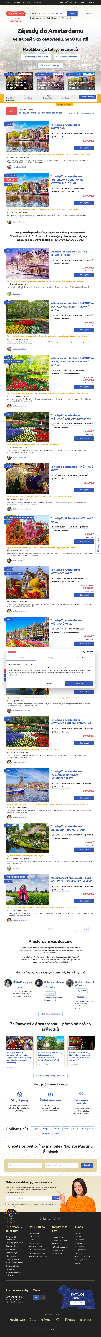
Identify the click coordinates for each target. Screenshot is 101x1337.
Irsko (66, 1129)
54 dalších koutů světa (51, 1133)
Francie (56, 1129)
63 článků (50, 987)
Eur (43, 1298)
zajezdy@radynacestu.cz (14, 1302)
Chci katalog (78, 1303)
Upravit (49, 683)
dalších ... (50, 929)
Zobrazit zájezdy (87, 97)
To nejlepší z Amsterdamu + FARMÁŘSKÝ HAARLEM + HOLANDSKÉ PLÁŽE (66, 775)
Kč (36, 1298)
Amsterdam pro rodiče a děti (36, 57)
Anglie (35, 1129)
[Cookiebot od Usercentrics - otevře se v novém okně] (84, 652)
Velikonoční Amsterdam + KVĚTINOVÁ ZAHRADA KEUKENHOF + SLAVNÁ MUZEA (72, 307)
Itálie (75, 1129)
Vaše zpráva (13, 1163)
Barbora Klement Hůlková (22, 509)
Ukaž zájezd (84, 148)
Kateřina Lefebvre (19, 560)
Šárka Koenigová (22, 982)
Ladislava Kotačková (20, 406)
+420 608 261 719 (50, 18)
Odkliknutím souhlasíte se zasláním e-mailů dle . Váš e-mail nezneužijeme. (31, 1205)
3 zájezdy (81, 997)
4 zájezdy (19, 987)
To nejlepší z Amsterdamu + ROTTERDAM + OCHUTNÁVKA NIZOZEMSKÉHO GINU (67, 180)
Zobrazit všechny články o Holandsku (50, 1076)
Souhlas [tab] (21, 658)
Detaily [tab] (50, 658)
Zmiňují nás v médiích (50, 1314)
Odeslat (87, 1165)
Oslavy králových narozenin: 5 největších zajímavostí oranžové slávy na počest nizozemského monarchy (19, 1058)
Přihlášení (88, 14)
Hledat (72, 13)
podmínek (44, 1204)
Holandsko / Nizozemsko (61, 137)
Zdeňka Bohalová (19, 222)
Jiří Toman (16, 294)
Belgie (45, 1129)
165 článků (82, 990)
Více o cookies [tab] (80, 658)
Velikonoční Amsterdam (67, 57)
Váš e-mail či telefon (53, 1163)
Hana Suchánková (19, 167)
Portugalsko (87, 1129)
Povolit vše (79, 683)
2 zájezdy (50, 993)
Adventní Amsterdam (50, 65)
